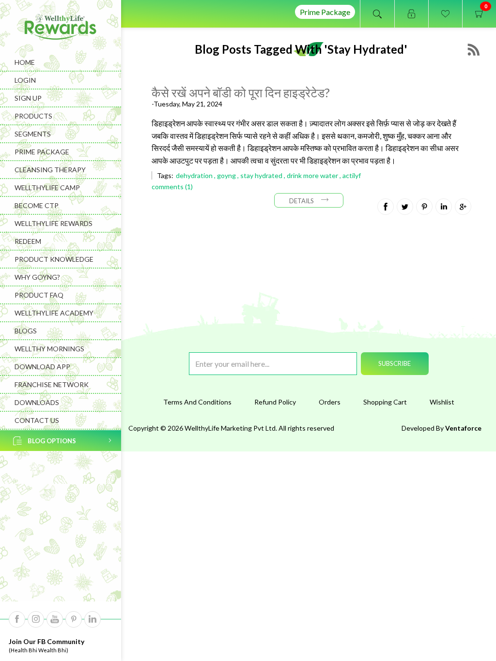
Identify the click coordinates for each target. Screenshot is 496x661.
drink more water (312, 175)
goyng (226, 175)
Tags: (165, 175)
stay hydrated (261, 175)
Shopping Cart (385, 402)
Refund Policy (275, 402)
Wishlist (442, 402)
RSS (473, 50)
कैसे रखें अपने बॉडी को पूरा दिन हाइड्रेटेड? (241, 92)
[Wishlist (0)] (445, 14)
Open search (377, 14)
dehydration (194, 175)
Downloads (37, 402)
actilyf (351, 175)
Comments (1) (172, 186)
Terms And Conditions (197, 402)
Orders (330, 402)
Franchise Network (52, 384)
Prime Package (325, 11)
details (301, 201)
